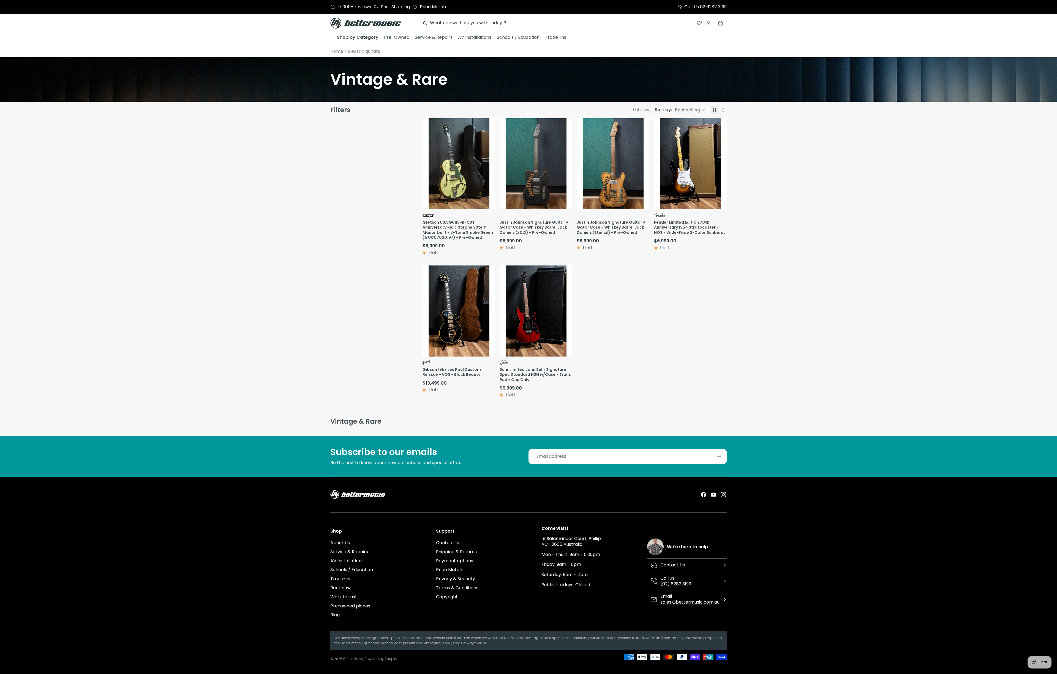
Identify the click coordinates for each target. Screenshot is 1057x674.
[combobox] (555, 23)
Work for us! (343, 597)
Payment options (454, 561)
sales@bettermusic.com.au (690, 602)
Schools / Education (351, 569)
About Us (340, 542)
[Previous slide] (427, 164)
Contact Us (448, 542)
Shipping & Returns (456, 552)
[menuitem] (354, 37)
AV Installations (347, 561)
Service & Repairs (349, 552)
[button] (680, 110)
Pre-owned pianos (350, 606)
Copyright (447, 597)
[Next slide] (490, 164)
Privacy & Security (455, 579)
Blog (335, 615)
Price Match (449, 569)
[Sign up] (719, 456)
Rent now (340, 588)
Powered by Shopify (381, 658)
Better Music (353, 658)
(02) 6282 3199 (675, 584)
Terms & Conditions (457, 588)
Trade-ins (341, 579)
